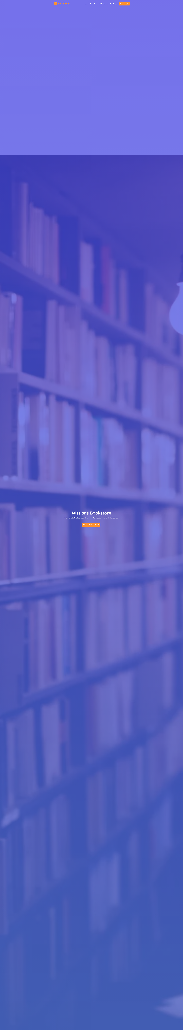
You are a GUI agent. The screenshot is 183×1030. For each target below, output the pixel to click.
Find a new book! (91, 525)
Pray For (93, 4)
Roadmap (113, 4)
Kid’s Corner (104, 4)
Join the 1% (125, 4)
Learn (85, 4)
